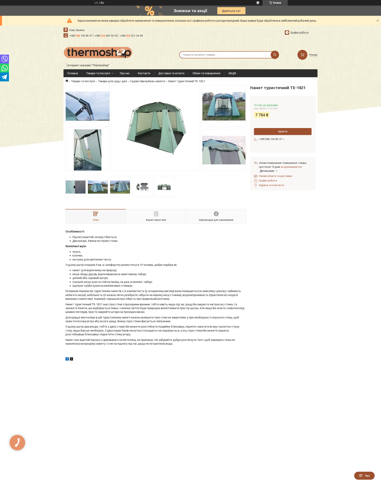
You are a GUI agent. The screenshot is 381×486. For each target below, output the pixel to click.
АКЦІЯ (232, 73)
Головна (72, 73)
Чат (367, 475)
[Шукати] (275, 55)
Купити (282, 131)
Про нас (125, 73)
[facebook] (67, 359)
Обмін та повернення (206, 73)
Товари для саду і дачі (112, 81)
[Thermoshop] (98, 52)
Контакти (144, 73)
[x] (71, 359)
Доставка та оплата (171, 73)
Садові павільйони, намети (147, 81)
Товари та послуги (98, 73)
